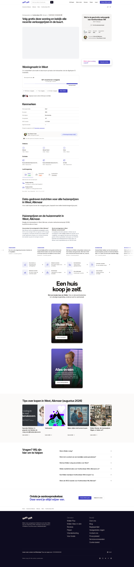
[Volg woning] (110, 7)
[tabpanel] (50, 184)
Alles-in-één (79, 2)
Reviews (86, 2)
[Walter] (25, 2)
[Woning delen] (107, 7)
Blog (91, 524)
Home (23, 508)
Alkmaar (34, 7)
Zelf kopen (71, 2)
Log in (96, 2)
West (39, 7)
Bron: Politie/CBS (31, 191)
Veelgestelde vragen (97, 530)
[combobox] (42, 2)
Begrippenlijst (94, 527)
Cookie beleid (94, 542)
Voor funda (71, 536)
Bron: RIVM (24, 191)
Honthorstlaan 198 (45, 7)
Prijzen (91, 2)
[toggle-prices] (90, 25)
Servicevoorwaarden (97, 539)
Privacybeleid (94, 536)
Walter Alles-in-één (74, 524)
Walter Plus (71, 521)
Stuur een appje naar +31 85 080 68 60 (51, 552)
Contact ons (93, 533)
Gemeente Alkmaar (26, 7)
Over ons (92, 521)
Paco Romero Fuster (101, 38)
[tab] (27, 174)
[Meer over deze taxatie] (61, 15)
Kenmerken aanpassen (39, 128)
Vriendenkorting (73, 533)
